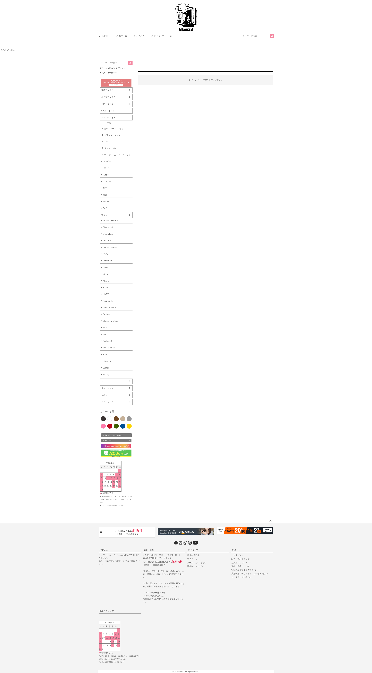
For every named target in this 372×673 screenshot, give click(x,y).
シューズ (107, 201)
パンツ (106, 168)
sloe (105, 327)
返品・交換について (240, 566)
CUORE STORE (110, 247)
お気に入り (141, 36)
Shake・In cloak (110, 321)
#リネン (111, 68)
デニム (104, 381)
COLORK (107, 240)
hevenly (106, 267)
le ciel (105, 287)
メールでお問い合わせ (241, 577)
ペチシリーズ (107, 402)
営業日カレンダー (107, 611)
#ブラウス (120, 68)
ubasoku (107, 361)
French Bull (108, 261)
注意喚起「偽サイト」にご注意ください (249, 573)
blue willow (108, 234)
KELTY (106, 281)
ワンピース (108, 161)
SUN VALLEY (109, 348)
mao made (108, 301)
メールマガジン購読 (196, 562)
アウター (107, 181)
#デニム (103, 68)
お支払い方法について (117, 561)
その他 (106, 374)
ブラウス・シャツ (112, 135)
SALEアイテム (108, 111)
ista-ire (106, 274)
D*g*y (105, 254)
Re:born (106, 314)
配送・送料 (149, 550)
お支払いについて (239, 562)
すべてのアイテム (109, 117)
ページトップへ (270, 521)
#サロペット (113, 73)
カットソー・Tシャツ (114, 128)
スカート (107, 175)
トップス (107, 123)
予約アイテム (107, 104)
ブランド (105, 215)
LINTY (106, 294)
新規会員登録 (193, 555)
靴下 (105, 188)
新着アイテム (107, 90)
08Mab (106, 368)
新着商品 (105, 36)
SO (104, 334)
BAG (105, 208)
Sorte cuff (107, 341)
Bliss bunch (108, 227)
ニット (107, 142)
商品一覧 (123, 36)
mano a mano (109, 307)
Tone (105, 354)
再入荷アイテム (108, 97)
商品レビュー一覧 (195, 566)
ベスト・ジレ (110, 148)
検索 (272, 36)
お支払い (103, 550)
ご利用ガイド (237, 555)
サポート (236, 550)
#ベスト (103, 73)
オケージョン (107, 388)
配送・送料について (240, 559)
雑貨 (105, 195)
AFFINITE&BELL (110, 220)
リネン (104, 395)
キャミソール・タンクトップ (117, 155)
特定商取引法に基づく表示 (243, 570)
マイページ (159, 36)
